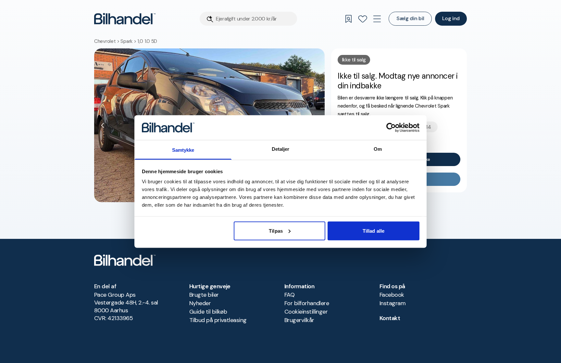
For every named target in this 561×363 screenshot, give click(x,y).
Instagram (392, 303)
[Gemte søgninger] (348, 18)
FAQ (289, 294)
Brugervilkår (299, 320)
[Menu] (377, 18)
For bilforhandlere (306, 303)
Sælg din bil (410, 18)
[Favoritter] (362, 18)
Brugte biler (204, 294)
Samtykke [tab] (183, 150)
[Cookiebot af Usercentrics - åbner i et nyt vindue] (391, 127)
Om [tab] (378, 149)
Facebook (392, 294)
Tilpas (276, 230)
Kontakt (390, 318)
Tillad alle (373, 230)
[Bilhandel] (125, 18)
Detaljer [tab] (281, 149)
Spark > (128, 41)
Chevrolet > (107, 41)
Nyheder (200, 303)
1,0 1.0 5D (147, 41)
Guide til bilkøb (208, 311)
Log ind (451, 18)
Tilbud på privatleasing (218, 320)
